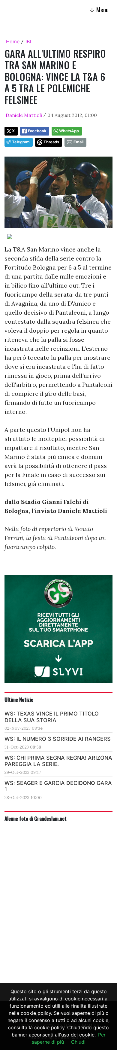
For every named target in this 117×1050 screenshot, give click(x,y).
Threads (51, 142)
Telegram (21, 142)
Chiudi (78, 1042)
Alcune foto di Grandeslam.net (35, 818)
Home (13, 41)
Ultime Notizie (18, 699)
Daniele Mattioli (24, 115)
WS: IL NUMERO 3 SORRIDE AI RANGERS (57, 739)
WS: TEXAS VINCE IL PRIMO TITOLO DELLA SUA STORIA (51, 716)
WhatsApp (69, 131)
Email (78, 142)
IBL (29, 41)
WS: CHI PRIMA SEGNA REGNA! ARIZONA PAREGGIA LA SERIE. (58, 761)
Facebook (37, 131)
